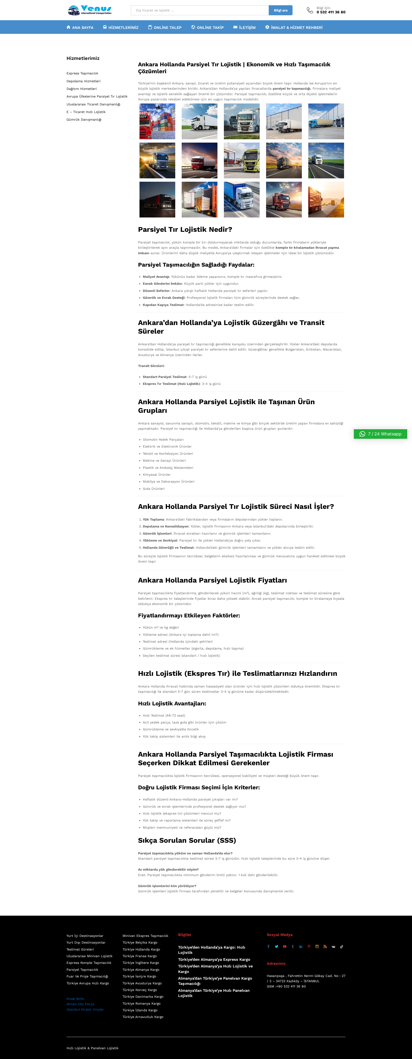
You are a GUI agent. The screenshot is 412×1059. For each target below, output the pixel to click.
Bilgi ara (281, 10)
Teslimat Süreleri (80, 949)
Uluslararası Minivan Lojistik (90, 956)
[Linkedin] (301, 946)
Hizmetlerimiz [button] (123, 27)
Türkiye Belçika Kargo (140, 942)
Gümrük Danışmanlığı (84, 119)
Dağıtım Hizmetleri (82, 89)
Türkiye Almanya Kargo (141, 969)
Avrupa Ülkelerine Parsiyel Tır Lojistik (97, 96)
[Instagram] (317, 946)
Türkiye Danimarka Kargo (143, 996)
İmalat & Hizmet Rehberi (297, 27)
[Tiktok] (342, 946)
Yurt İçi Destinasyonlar (85, 936)
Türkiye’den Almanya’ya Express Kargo (214, 959)
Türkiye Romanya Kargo (141, 1003)
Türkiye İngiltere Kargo (141, 963)
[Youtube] (285, 946)
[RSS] (325, 946)
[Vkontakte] (333, 946)
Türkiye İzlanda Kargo (140, 1010)
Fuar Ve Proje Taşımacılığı (87, 976)
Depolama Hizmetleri (84, 81)
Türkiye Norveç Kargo (140, 990)
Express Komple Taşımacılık (89, 963)
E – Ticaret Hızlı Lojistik (86, 112)
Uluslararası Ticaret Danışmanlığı (93, 104)
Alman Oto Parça (80, 1004)
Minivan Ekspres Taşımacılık (145, 936)
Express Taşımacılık (82, 73)
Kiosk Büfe (75, 999)
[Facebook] (268, 946)
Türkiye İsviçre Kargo (139, 976)
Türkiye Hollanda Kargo (141, 949)
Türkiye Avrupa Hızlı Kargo (88, 983)
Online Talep (167, 27)
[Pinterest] (309, 946)
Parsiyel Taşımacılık (82, 969)
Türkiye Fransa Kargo (140, 956)
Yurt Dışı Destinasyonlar (86, 942)
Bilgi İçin (323, 8)
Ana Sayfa (82, 27)
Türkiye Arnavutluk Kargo (143, 1017)
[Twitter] (277, 946)
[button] (380, 434)
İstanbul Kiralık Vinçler (85, 1009)
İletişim (247, 27)
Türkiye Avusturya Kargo (142, 983)
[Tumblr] (293, 946)
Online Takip (210, 27)
